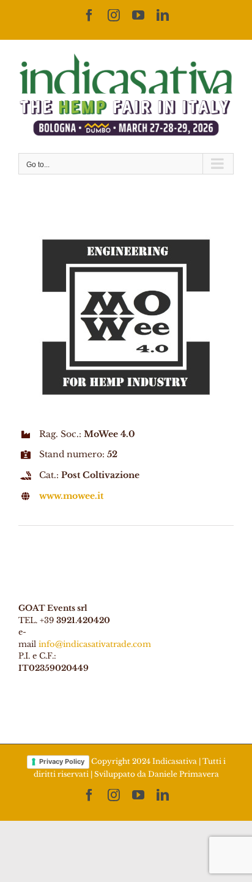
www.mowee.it (71, 495)
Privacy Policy (61, 761)
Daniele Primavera (183, 774)
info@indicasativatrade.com (95, 644)
